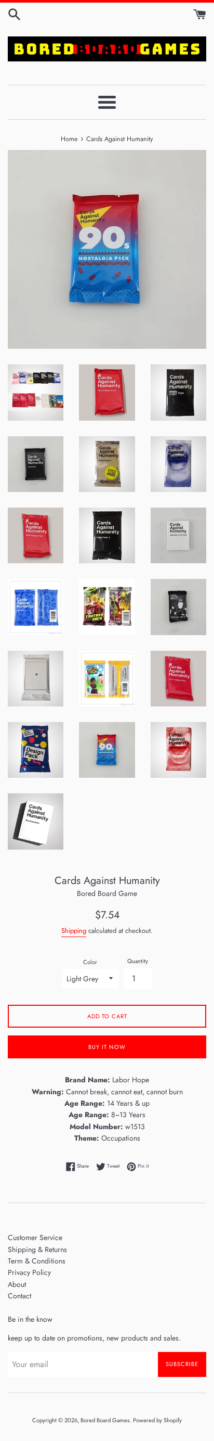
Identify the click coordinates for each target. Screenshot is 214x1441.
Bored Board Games (105, 1420)
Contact (19, 1296)
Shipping (73, 931)
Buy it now (107, 1047)
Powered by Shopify (157, 1420)
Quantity (137, 961)
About (17, 1284)
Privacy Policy (29, 1272)
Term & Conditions (36, 1261)
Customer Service (35, 1237)
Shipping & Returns (37, 1249)
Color (90, 962)
